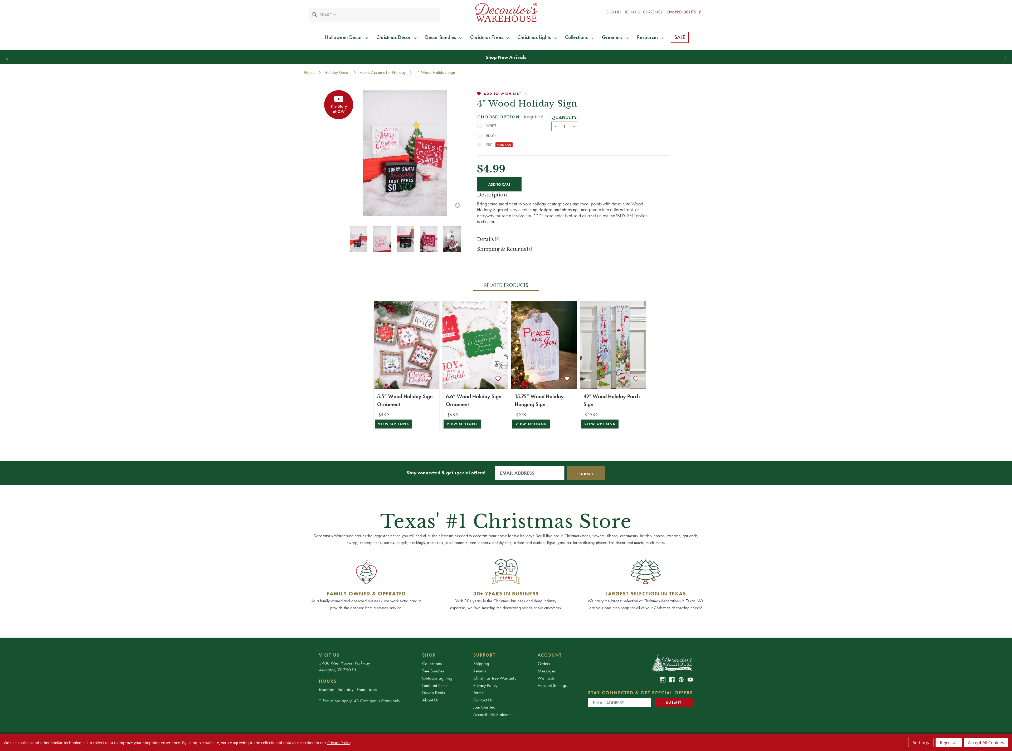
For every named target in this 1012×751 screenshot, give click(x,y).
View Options (393, 424)
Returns (479, 671)
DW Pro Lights (681, 12)
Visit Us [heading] (329, 655)
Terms (478, 692)
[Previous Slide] (7, 58)
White (491, 125)
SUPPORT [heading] (484, 655)
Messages (546, 671)
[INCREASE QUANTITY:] (574, 125)
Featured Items (434, 685)
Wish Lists (546, 678)
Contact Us (483, 700)
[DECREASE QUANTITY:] (555, 125)
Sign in (613, 12)
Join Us (632, 12)
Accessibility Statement (493, 714)
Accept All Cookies (986, 742)
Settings (921, 742)
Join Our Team (486, 707)
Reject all (948, 742)
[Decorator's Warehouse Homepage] (671, 662)
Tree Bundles (433, 671)
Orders (544, 663)
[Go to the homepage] (506, 12)
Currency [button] (653, 12)
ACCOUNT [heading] (550, 655)
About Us (430, 700)
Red (489, 144)
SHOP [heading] (429, 655)
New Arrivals (512, 57)
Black (491, 135)
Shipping (481, 663)
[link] (662, 679)
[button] (701, 12)
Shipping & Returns (502, 249)
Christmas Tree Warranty (495, 678)
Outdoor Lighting (437, 678)
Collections (432, 663)
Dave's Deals (433, 692)
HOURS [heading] (328, 681)
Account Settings (552, 685)
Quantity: (564, 117)
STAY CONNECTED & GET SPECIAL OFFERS (640, 693)
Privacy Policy (485, 685)
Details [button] (486, 239)
